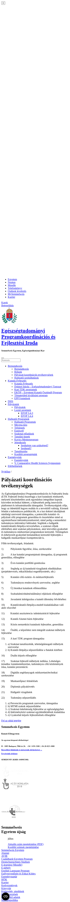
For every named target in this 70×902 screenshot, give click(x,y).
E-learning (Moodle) (11, 864)
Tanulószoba (20, 451)
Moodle (12, 285)
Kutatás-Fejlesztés (17, 380)
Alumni (5, 853)
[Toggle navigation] (2, 357)
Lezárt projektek (22, 410)
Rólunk (18, 371)
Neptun (11, 282)
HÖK (4, 879)
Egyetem (12, 279)
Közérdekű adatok (10, 897)
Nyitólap (5, 471)
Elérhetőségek (15, 466)
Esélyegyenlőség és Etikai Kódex (18, 873)
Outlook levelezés (17, 291)
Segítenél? (26, 448)
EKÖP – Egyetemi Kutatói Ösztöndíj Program (38, 392)
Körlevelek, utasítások (12, 891)
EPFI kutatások (22, 398)
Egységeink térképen (9, 754)
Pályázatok (13, 404)
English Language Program (15, 870)
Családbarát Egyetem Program (17, 859)
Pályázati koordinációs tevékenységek (33, 374)
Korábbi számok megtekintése (23, 847)
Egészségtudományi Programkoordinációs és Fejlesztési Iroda (28, 337)
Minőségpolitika (9, 900)
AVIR (4, 856)
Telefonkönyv (15, 288)
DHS (10, 401)
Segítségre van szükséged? (34, 445)
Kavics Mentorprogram (26, 439)
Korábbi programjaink (25, 454)
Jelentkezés (20, 442)
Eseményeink (15, 457)
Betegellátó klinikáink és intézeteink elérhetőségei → (21, 750)
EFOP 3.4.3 (27, 413)
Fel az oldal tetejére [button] (11, 720)
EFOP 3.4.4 (27, 416)
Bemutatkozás (15, 366)
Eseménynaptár (9, 876)
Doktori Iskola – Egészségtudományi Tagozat (37, 386)
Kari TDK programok (25, 389)
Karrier (11, 297)
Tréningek (19, 427)
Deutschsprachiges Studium (15, 861)
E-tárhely (6, 867)
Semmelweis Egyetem (12, 850)
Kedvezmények (9, 885)
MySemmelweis (16, 294)
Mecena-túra (20, 424)
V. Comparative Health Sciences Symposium (37, 463)
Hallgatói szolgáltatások (26, 377)
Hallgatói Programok (18, 419)
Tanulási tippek (22, 436)
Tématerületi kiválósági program (31, 395)
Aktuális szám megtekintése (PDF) (25, 844)
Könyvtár (6, 888)
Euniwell (19, 430)
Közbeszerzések (9, 894)
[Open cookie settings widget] (5, 896)
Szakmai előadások (24, 433)
